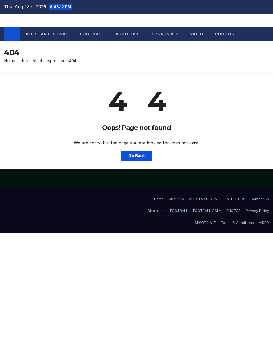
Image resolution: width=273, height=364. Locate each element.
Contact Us (259, 199)
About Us (176, 199)
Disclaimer (156, 210)
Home (9, 60)
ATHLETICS (127, 33)
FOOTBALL (92, 33)
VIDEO (197, 33)
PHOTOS (224, 33)
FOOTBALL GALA (207, 210)
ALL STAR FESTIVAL (47, 33)
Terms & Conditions (237, 222)
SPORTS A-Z (165, 33)
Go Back (136, 155)
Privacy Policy (257, 210)
